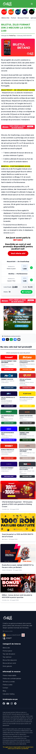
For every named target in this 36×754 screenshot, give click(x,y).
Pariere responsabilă (9, 675)
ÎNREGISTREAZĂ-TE (8, 440)
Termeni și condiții (9, 682)
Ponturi (13, 18)
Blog (4, 691)
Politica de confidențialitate (12, 678)
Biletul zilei (6, 648)
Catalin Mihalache (7, 570)
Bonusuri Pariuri (23, 18)
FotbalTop (12, 35)
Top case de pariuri (9, 654)
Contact (5, 688)
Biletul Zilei (5, 18)
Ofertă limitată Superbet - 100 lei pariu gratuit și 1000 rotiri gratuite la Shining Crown (17, 504)
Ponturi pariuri (7, 651)
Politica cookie (7, 685)
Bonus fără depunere (10, 660)
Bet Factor (5, 539)
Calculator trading (8, 694)
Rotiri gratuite (7, 666)
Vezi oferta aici (18, 253)
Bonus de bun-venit (9, 663)
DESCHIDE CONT (9, 369)
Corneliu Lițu (5, 509)
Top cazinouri (7, 657)
